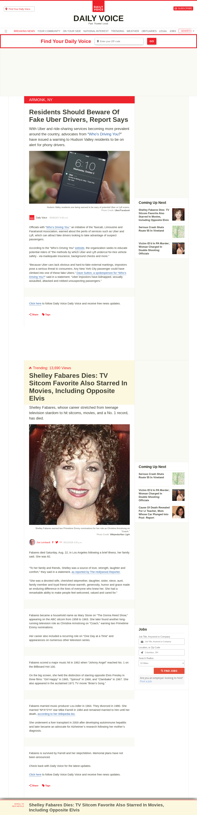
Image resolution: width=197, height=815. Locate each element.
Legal (163, 31)
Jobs (173, 31)
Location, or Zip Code (149, 647)
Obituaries (149, 31)
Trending (117, 31)
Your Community (48, 31)
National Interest (96, 31)
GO (152, 41)
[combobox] (19, 8)
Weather (133, 31)
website (79, 248)
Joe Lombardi (43, 542)
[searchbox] (22, 9)
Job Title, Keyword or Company (154, 636)
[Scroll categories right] (193, 30)
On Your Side (72, 31)
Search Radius (146, 658)
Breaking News (24, 31)
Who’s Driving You (104, 134)
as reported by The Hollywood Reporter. (96, 571)
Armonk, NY (40, 100)
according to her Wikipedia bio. (56, 713)
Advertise (187, 31)
